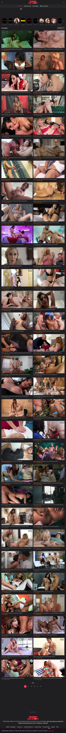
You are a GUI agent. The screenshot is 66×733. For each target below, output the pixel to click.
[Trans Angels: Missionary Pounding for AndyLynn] (17, 409)
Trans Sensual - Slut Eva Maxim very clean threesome (46, 548)
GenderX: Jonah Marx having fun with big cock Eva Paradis (16, 548)
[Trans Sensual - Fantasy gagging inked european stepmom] (17, 344)
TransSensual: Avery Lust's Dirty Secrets (43, 591)
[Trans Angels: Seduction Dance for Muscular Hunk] (17, 583)
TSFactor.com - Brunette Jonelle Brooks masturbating (15, 396)
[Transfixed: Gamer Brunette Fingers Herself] (17, 236)
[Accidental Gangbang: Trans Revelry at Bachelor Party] (49, 257)
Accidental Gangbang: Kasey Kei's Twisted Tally (13, 309)
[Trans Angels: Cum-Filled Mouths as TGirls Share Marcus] (17, 366)
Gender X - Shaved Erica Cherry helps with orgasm (46, 92)
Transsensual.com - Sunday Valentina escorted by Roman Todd (48, 49)
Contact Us (20, 727)
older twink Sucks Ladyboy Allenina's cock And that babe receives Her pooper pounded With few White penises (48, 483)
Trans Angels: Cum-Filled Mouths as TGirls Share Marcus (15, 374)
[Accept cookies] (63, 730)
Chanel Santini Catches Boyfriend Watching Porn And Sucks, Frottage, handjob (16, 92)
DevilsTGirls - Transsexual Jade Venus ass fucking (13, 157)
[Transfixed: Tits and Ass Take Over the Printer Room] (49, 561)
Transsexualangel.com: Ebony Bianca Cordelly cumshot (47, 418)
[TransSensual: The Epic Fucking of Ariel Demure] (49, 626)
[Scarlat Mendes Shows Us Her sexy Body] (17, 453)
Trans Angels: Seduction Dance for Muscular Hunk (14, 591)
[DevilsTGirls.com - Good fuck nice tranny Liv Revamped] (49, 127)
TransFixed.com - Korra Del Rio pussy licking (44, 439)
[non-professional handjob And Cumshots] (17, 40)
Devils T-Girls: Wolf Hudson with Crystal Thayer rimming (47, 352)
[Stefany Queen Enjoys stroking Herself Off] (49, 301)
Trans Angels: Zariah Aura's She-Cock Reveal (12, 439)
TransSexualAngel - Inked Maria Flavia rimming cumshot (47, 678)
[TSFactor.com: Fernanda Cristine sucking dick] (17, 670)
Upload (53, 727)
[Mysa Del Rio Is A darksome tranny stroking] (17, 106)
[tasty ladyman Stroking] (49, 279)
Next (33, 683)
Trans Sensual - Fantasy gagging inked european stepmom (16, 352)
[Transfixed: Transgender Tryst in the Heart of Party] (17, 561)
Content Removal (28, 727)
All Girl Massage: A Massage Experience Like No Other (15, 526)
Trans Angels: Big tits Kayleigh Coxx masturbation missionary (48, 613)
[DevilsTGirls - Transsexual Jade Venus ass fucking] (17, 149)
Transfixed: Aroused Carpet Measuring (43, 114)
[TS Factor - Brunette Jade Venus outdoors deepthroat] (17, 648)
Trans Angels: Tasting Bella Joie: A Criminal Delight (45, 526)
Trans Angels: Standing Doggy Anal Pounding (44, 179)
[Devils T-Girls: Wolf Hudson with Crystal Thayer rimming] (49, 344)
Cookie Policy (37, 727)
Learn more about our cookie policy (54, 721)
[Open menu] (2, 2)
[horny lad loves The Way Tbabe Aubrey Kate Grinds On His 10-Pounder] (49, 496)
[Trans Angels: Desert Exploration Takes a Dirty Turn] (17, 496)
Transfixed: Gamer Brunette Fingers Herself (12, 244)
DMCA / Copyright (10, 727)
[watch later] (3, 32)
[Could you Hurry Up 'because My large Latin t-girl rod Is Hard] (49, 149)
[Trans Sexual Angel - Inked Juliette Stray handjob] (49, 236)
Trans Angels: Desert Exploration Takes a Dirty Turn (14, 504)
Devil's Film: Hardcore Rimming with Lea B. (44, 656)
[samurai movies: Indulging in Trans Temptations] (49, 192)
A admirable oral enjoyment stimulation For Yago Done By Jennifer (16, 135)
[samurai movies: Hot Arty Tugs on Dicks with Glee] (17, 171)
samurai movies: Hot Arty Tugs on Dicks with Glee (14, 179)
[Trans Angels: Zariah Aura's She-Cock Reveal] (17, 431)
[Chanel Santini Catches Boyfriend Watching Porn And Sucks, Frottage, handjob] (17, 84)
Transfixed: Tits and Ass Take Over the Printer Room (46, 569)
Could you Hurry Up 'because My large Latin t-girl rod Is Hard (48, 157)
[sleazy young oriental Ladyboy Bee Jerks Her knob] (49, 214)
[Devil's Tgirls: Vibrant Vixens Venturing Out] (17, 62)
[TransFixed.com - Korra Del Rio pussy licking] (49, 431)
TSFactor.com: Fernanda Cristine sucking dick (12, 678)
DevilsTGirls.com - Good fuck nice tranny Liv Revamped (47, 135)
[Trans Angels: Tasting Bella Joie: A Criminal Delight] (49, 518)
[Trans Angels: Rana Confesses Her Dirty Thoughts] (17, 626)
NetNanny (39, 723)
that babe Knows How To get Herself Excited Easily (14, 201)
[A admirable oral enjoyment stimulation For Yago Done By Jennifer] (17, 127)
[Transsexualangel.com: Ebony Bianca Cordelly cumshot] (49, 409)
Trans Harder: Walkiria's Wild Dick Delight (11, 613)
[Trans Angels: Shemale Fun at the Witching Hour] (49, 453)
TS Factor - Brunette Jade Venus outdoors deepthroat (15, 656)
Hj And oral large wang (7, 287)
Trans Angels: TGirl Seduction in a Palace (43, 396)
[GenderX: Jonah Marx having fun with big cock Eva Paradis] (17, 539)
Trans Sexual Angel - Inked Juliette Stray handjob (45, 244)
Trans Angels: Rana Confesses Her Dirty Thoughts (13, 634)
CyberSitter (45, 723)
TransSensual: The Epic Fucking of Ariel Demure (45, 634)
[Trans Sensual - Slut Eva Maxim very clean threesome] (49, 539)
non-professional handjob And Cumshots (12, 49)
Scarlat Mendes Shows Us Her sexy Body (11, 461)
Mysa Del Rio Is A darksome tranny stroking (12, 114)
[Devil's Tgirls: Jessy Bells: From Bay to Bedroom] (49, 366)
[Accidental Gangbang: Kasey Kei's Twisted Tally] (17, 301)
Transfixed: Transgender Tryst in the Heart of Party (14, 569)
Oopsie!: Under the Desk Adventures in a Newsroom (46, 331)
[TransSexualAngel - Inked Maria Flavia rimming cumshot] (49, 670)
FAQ (57, 727)
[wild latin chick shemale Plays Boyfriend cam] (17, 214)
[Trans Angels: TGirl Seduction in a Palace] (49, 388)
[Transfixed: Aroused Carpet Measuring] (49, 106)
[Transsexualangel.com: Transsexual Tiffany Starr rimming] (17, 474)
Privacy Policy (46, 727)
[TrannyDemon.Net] (33, 2)
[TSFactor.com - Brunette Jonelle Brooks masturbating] (17, 388)
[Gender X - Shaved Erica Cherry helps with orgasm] (49, 84)
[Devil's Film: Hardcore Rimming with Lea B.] (49, 648)
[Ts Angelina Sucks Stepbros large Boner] (17, 257)
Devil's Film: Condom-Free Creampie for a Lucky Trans (47, 70)
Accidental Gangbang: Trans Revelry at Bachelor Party (47, 266)
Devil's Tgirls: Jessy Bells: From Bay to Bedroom (45, 374)
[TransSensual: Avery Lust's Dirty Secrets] (49, 583)
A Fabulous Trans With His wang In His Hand (12, 331)
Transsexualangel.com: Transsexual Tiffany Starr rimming (16, 483)
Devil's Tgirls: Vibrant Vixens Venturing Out (12, 70)
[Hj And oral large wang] (17, 279)
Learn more (51, 730)
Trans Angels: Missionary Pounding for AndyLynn (14, 418)
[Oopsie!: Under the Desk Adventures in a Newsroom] (49, 322)
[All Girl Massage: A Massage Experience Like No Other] (17, 518)
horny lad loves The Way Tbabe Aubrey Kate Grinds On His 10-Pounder (48, 504)
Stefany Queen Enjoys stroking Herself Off (44, 309)
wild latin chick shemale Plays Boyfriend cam (12, 222)
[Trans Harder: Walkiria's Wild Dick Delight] (17, 604)
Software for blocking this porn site (26, 723)
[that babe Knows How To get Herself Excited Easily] (17, 192)
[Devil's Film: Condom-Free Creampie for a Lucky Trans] (49, 62)
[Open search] (63, 2)
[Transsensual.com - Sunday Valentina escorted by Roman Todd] (49, 40)
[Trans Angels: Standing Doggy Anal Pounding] (49, 171)
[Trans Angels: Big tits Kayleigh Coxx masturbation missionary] (49, 604)
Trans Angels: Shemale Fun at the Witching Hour (45, 461)
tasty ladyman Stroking (39, 287)
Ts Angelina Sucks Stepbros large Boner (11, 266)
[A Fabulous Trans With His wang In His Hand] (17, 322)
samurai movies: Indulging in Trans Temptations (45, 201)
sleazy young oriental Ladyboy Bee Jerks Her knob (46, 222)
